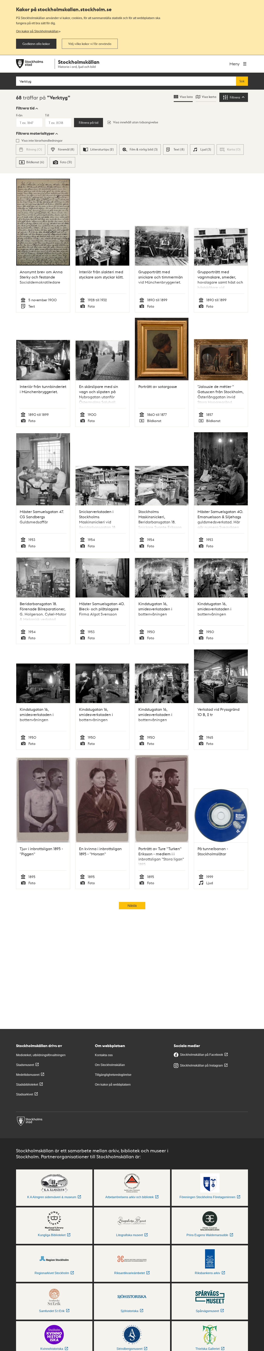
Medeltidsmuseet (27, 1074)
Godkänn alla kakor (36, 44)
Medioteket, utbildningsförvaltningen (41, 1055)
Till (47, 115)
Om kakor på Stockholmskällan (37, 31)
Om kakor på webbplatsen (113, 1084)
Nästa (132, 906)
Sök (241, 81)
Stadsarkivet (24, 1094)
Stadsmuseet (25, 1065)
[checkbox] (62, 149)
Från (19, 115)
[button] (27, 108)
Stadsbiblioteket (27, 1084)
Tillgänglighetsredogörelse (113, 1074)
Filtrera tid (25, 108)
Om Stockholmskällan (110, 1065)
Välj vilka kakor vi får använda (89, 44)
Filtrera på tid (88, 123)
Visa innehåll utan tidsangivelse (135, 122)
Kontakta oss (104, 1055)
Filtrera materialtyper (35, 133)
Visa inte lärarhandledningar (42, 140)
